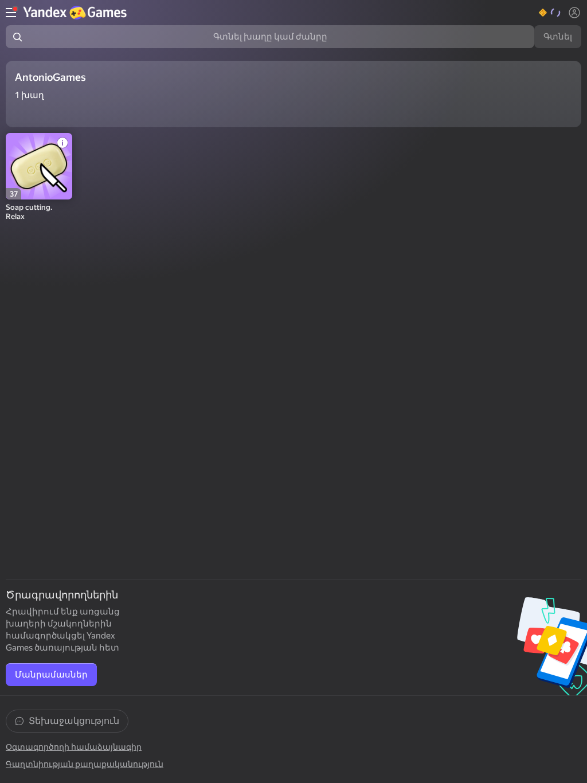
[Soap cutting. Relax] (39, 166)
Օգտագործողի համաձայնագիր (74, 746)
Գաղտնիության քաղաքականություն (84, 764)
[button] (550, 12)
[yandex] (76, 12)
